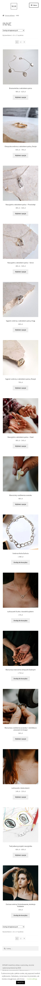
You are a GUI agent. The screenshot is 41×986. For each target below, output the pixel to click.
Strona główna (10, 15)
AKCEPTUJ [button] (20, 982)
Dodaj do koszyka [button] (20, 562)
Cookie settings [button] (32, 979)
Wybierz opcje (20, 97)
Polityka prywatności (10, 970)
